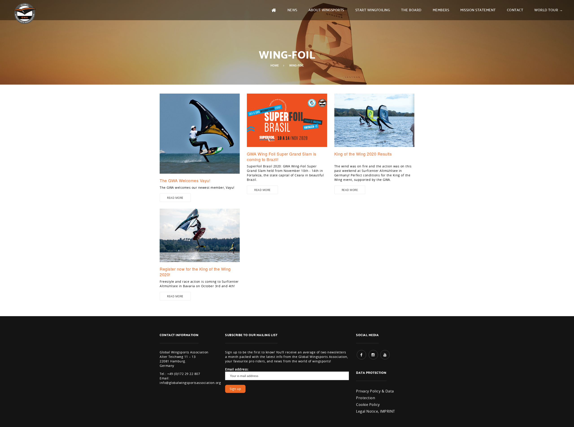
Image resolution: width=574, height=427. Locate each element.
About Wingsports (326, 10)
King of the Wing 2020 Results (363, 154)
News (292, 10)
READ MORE (175, 197)
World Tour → (548, 10)
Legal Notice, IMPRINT (375, 411)
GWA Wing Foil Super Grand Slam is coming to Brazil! (281, 156)
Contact (515, 10)
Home (274, 65)
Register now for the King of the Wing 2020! (195, 271)
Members (441, 10)
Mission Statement (478, 10)
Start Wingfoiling (372, 10)
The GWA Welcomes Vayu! (185, 180)
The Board (411, 10)
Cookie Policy (368, 404)
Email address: (237, 369)
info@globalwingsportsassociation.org (190, 383)
